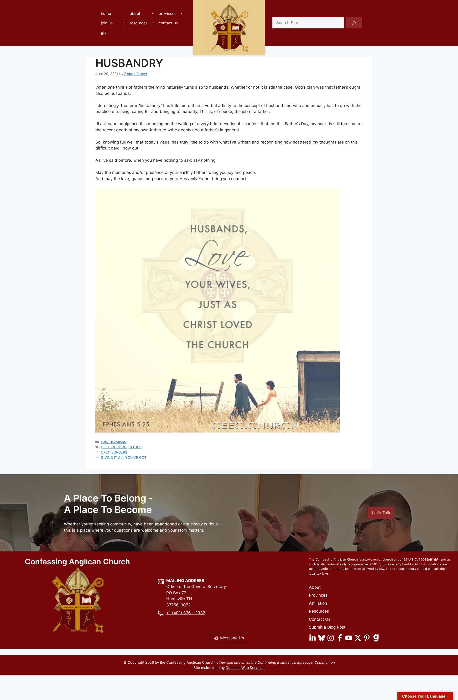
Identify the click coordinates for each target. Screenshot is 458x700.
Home (106, 13)
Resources (138, 23)
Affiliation (318, 603)
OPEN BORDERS (114, 452)
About (135, 13)
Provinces (167, 13)
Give (105, 32)
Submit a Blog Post (327, 627)
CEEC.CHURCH (114, 447)
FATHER (135, 447)
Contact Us (168, 23)
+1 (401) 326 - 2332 (185, 612)
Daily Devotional (113, 442)
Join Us (107, 23)
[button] (153, 13)
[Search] (354, 23)
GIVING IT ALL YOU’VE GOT (123, 457)
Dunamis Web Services (245, 667)
